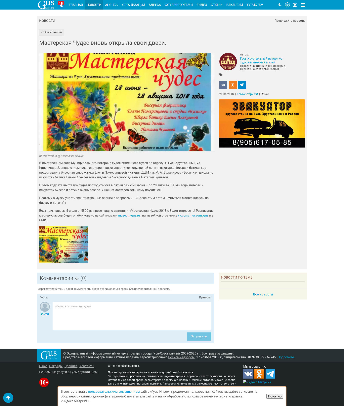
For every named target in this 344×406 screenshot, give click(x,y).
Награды (56, 366)
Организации (133, 5)
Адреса (155, 5)
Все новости (263, 294)
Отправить (199, 336)
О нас (43, 366)
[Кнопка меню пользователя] (295, 5)
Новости (47, 21)
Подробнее (286, 357)
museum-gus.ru (129, 215)
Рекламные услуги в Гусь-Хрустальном (68, 372)
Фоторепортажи (179, 5)
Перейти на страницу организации (262, 65)
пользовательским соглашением (114, 391)
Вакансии (234, 5)
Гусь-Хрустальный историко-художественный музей (261, 60)
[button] (51, 32)
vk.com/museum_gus (193, 215)
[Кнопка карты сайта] (303, 5)
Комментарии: (247, 94)
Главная (76, 5)
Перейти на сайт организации (259, 69)
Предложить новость (290, 20)
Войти (44, 314)
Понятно (275, 396)
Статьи (217, 5)
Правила (205, 297)
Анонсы (111, 5)
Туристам (255, 5)
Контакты (86, 366)
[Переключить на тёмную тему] (280, 4)
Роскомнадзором (181, 357)
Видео (201, 5)
